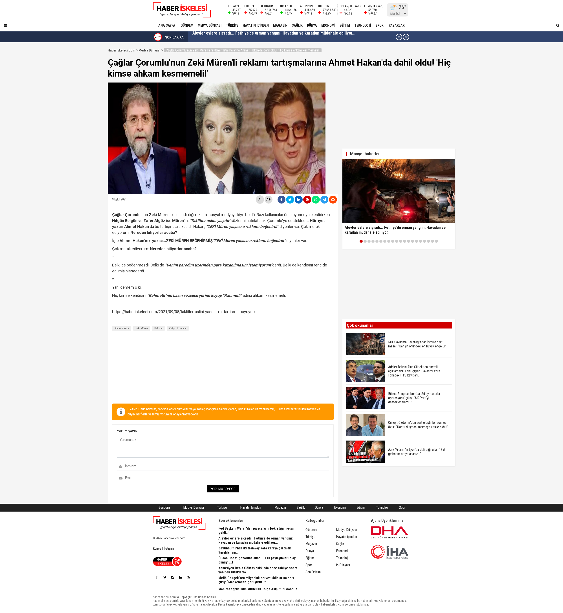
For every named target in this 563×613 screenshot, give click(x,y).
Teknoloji (362, 25)
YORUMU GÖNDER (223, 489)
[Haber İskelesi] (179, 523)
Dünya (312, 25)
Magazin (280, 25)
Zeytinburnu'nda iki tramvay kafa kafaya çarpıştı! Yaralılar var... (250, 37)
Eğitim (345, 25)
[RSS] (188, 577)
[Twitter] (165, 577)
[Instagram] (173, 577)
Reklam (158, 328)
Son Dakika (313, 572)
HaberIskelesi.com (121, 50)
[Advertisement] (86, 113)
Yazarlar (397, 25)
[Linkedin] (181, 577)
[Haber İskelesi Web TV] (167, 565)
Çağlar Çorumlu (177, 328)
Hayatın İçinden (256, 25)
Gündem (187, 25)
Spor (379, 25)
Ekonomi (328, 25)
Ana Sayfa (166, 25)
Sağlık (297, 25)
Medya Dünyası (209, 25)
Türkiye (232, 25)
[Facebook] (157, 577)
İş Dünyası (343, 565)
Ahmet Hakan (121, 328)
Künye (157, 548)
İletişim (169, 548)
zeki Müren (141, 328)
